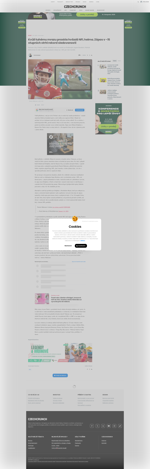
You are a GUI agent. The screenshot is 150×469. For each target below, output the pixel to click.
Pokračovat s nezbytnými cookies (90, 221)
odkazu (82, 240)
